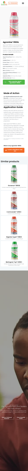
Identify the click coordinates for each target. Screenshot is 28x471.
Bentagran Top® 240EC (14, 262)
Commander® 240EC (14, 212)
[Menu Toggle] (23, 3)
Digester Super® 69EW (14, 237)
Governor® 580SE (14, 185)
